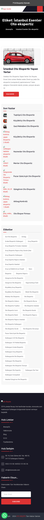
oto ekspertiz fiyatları (12, 306)
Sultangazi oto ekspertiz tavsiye (16, 365)
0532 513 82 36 (11, 464)
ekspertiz (8, 273)
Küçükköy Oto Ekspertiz (24, 120)
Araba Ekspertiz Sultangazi (14, 241)
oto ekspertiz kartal (29, 310)
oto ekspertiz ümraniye (31, 329)
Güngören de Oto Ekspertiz (14, 278)
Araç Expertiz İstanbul (12, 264)
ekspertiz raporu (22, 273)
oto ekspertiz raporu (30, 315)
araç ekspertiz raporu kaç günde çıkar (18, 250)
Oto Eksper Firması (22, 213)
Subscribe (16, 501)
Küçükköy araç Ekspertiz (13, 287)
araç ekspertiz (33, 241)
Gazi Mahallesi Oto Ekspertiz (26, 126)
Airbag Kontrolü (20, 201)
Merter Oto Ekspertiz (23, 163)
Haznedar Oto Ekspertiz (24, 151)
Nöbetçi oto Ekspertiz (12, 296)
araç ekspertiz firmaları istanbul (16, 246)
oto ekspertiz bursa (30, 301)
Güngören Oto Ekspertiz (24, 189)
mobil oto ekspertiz (31, 292)
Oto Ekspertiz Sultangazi (13, 324)
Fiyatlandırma (8, 442)
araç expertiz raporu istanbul (15, 260)
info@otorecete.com (12, 470)
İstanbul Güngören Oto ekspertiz (16, 379)
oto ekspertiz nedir (11, 315)
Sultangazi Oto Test (31, 370)
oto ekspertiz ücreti (11, 329)
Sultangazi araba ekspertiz (14, 347)
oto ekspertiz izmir (11, 310)
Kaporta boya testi (32, 283)
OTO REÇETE (21, 516)
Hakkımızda (7, 431)
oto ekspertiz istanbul (31, 306)
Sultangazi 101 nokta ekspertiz (15, 342)
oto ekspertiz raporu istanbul (15, 319)
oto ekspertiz (28, 296)
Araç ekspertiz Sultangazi (13, 255)
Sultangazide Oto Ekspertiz (14, 356)
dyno (30, 269)
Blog (5, 434)
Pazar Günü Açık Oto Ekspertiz (27, 176)
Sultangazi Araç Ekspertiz (13, 352)
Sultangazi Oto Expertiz (13, 370)
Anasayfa (9, 29)
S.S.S (5, 438)
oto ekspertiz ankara (12, 301)
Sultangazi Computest (12, 375)
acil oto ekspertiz (11, 237)
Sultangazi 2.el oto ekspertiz (14, 338)
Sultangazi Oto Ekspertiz (13, 361)
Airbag (24, 237)
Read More (10, 94)
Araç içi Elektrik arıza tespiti (14, 269)
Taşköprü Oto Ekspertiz (24, 115)
